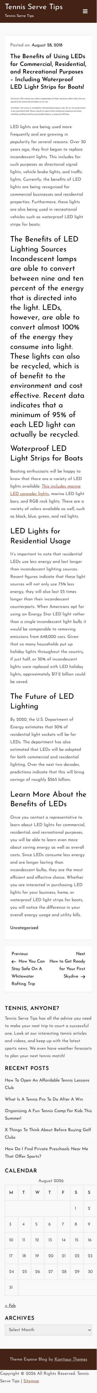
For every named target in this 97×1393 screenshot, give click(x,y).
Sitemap (31, 1381)
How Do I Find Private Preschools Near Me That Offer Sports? (46, 1153)
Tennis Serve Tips (34, 7)
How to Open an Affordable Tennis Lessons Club (47, 1084)
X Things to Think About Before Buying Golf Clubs (48, 1134)
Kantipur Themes (71, 1359)
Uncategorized (24, 928)
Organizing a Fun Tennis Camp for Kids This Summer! (48, 1115)
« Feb (10, 1306)
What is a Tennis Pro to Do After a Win (44, 1099)
